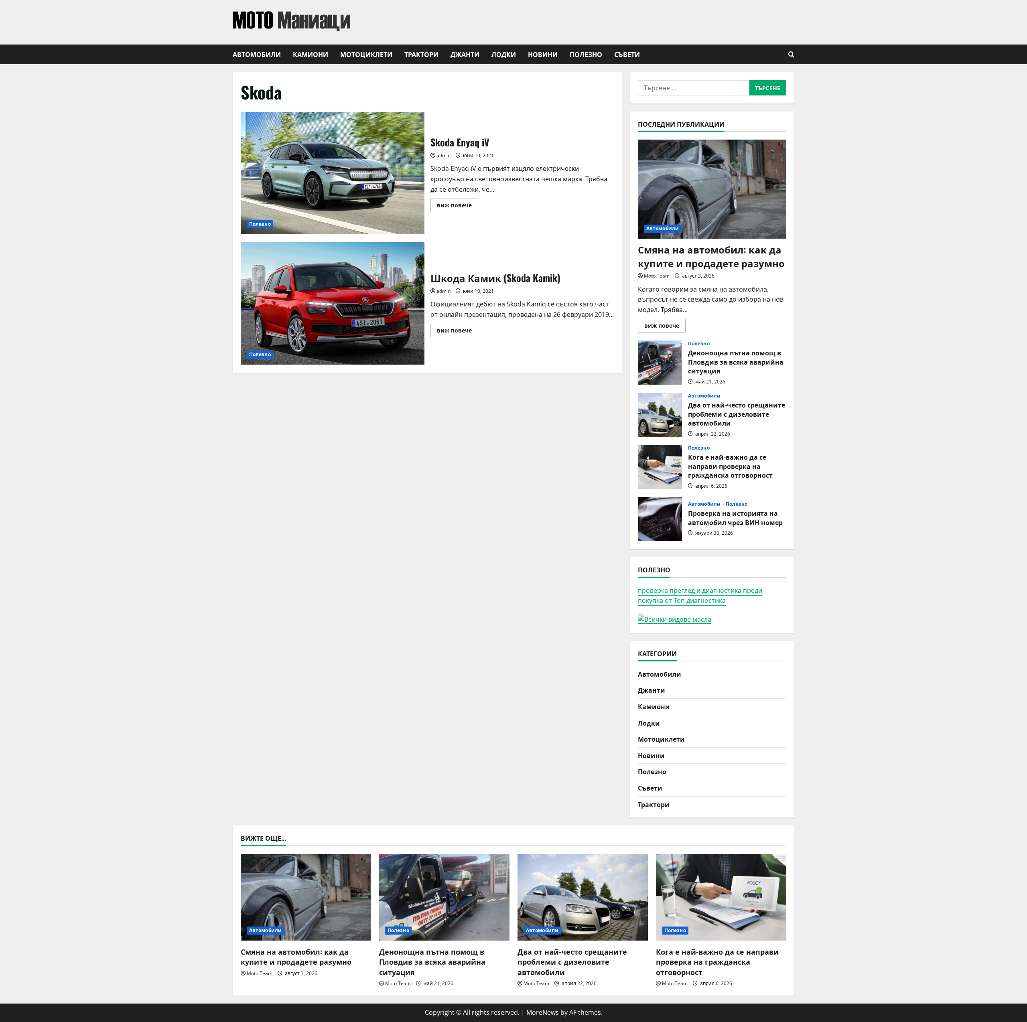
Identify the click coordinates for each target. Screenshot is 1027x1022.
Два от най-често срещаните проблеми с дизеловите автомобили (660, 415)
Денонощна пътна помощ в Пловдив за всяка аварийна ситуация (660, 363)
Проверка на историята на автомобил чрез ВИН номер (660, 519)
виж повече (457, 206)
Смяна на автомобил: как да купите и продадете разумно (711, 256)
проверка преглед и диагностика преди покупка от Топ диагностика (700, 595)
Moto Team (657, 275)
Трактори (421, 54)
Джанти (465, 54)
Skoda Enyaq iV (332, 173)
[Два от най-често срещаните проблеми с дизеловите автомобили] (583, 897)
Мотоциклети (366, 54)
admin (443, 155)
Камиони (310, 54)
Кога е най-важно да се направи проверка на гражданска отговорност (660, 467)
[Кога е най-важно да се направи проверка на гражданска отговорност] (721, 897)
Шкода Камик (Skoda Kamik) (332, 303)
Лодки (503, 54)
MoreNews (542, 1012)
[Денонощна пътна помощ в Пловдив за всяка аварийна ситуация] (444, 897)
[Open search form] (791, 54)
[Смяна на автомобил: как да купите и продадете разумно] (712, 189)
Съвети (627, 54)
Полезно (586, 54)
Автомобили (257, 54)
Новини (543, 54)
